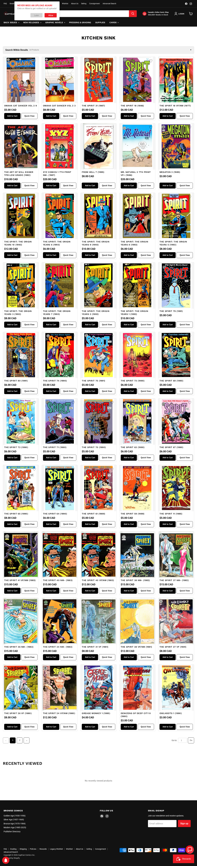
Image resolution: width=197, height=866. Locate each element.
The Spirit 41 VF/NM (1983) (20, 580)
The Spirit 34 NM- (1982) (57, 647)
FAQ (5, 4)
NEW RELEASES (31, 22)
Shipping (23, 849)
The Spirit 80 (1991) (16, 380)
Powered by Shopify (12, 858)
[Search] (133, 13)
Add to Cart (12, 116)
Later (36, 15)
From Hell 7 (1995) (93, 172)
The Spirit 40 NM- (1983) (58, 580)
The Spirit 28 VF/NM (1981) (136, 647)
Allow (50, 15)
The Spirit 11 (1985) (171, 513)
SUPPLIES (100, 22)
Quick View (29, 116)
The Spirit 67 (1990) (171, 447)
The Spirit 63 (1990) (133, 447)
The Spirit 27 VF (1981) (173, 647)
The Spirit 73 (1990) (133, 380)
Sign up (184, 823)
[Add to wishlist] (34, 61)
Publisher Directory (12, 831)
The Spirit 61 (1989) (93, 513)
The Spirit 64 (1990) (55, 513)
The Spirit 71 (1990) (54, 447)
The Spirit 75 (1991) (93, 380)
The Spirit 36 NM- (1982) (18, 647)
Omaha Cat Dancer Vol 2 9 (20, 105)
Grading (13, 4)
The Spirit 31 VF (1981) (95, 647)
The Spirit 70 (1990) (94, 447)
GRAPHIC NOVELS (54, 22)
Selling (83, 4)
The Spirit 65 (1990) (16, 513)
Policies (33, 849)
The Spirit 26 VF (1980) (18, 713)
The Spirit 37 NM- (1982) (174, 580)
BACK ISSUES (11, 22)
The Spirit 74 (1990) (55, 380)
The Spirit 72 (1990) (16, 447)
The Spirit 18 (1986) (132, 105)
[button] (189, 849)
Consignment (94, 4)
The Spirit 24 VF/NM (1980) (59, 713)
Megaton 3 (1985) (170, 172)
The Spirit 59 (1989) (133, 513)
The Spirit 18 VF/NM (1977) (175, 105)
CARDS (113, 22)
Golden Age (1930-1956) (15, 816)
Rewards (43, 849)
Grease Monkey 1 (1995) (96, 713)
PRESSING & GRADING (80, 22)
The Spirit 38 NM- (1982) (135, 580)
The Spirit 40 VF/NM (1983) (98, 580)
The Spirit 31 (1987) (93, 105)
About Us (74, 4)
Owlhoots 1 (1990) (171, 713)
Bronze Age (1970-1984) (15, 823)
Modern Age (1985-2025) (15, 827)
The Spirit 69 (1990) (171, 380)
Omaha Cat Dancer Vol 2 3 (59, 105)
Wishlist (65, 4)
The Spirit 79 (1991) (171, 311)
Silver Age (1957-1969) (14, 819)
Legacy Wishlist (56, 849)
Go (191, 740)
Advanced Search (109, 4)
